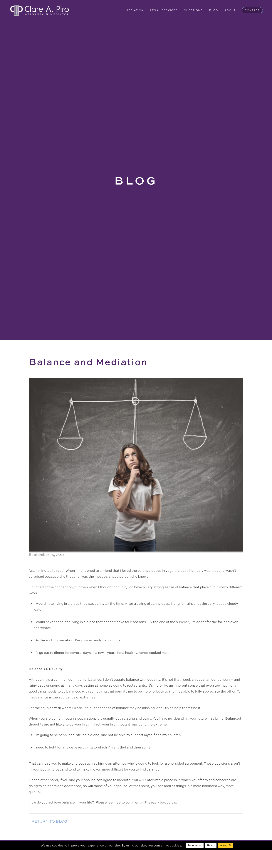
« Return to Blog (48, 821)
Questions (193, 10)
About (230, 10)
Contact (252, 10)
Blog (213, 10)
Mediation (135, 10)
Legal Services (164, 10)
